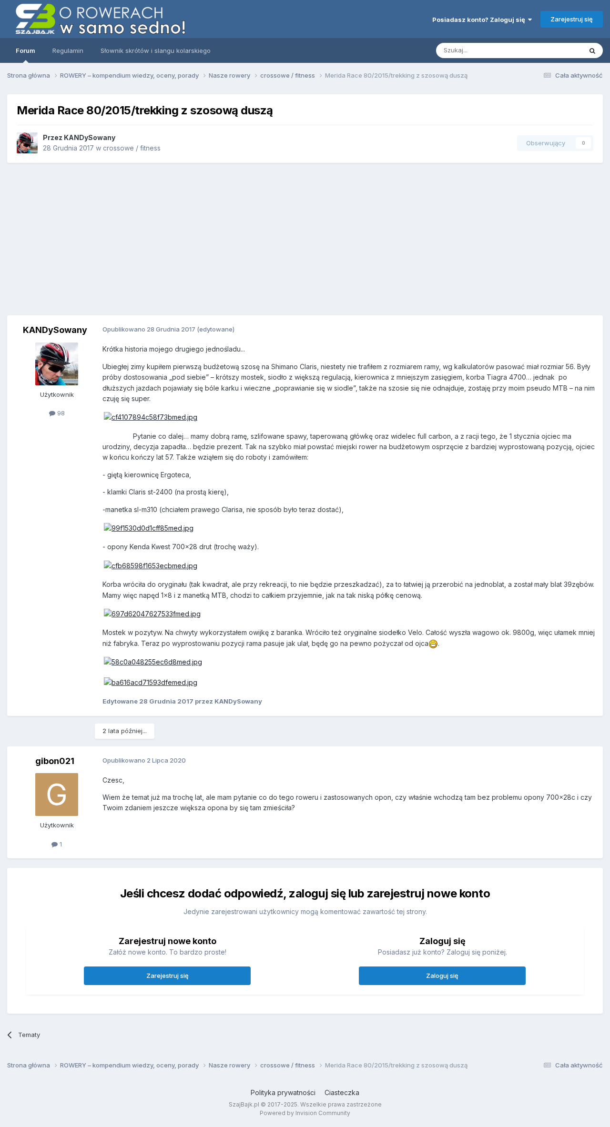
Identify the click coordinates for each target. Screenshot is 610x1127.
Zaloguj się (442, 975)
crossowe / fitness (132, 148)
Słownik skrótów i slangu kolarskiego (156, 50)
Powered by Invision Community (305, 1113)
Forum (25, 50)
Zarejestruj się (571, 19)
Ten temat (554, 50)
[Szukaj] (592, 50)
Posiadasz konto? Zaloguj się (480, 19)
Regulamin (67, 50)
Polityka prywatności (283, 1092)
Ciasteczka (342, 1092)
